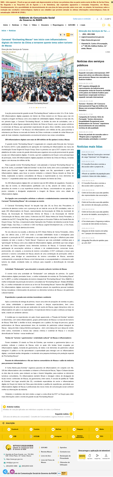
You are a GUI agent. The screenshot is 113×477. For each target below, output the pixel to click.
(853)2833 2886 (11, 466)
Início (4, 31)
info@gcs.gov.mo (12, 462)
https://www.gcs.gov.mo (14, 459)
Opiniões (63, 447)
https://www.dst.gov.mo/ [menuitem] (90, 40)
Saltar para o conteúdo (82, 19)
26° (109, 19)
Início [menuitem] (5, 25)
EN (72, 35)
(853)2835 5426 (27, 466)
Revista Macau (46, 452)
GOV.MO (44, 447)
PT (68, 35)
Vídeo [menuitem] (34, 25)
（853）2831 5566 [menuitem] (88, 34)
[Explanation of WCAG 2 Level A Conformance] (62, 473)
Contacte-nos (65, 452)
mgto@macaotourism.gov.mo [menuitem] (92, 37)
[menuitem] (15, 25)
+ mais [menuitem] (107, 52)
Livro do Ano (46, 456)
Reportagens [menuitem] (58, 25)
